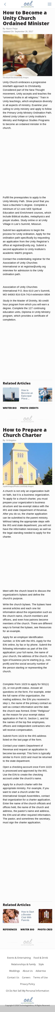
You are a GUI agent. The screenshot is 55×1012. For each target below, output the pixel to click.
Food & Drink (41, 957)
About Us (28, 970)
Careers (26, 977)
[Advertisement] (27, 166)
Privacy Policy (27, 984)
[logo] (27, 4)
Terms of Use (40, 977)
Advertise (41, 970)
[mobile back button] (5, 4)
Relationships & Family (23, 964)
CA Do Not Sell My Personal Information (27, 990)
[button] (5, 4)
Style (41, 964)
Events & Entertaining (19, 957)
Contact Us (13, 977)
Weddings (14, 970)
